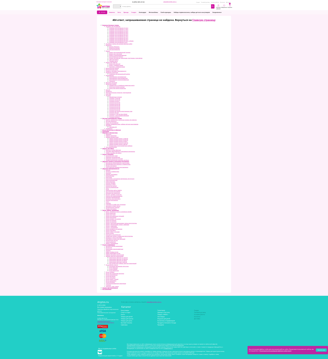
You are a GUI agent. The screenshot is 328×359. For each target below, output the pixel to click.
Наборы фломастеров (112, 137)
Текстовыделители (111, 147)
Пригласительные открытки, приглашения (118, 92)
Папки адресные (111, 213)
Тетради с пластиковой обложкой (119, 115)
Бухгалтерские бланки (112, 68)
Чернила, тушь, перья (112, 286)
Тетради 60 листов (114, 107)
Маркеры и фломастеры (110, 133)
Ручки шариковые (111, 280)
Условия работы (215, 2)
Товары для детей (126, 317)
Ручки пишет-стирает (112, 279)
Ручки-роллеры (110, 282)
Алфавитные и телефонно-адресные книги (121, 85)
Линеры (108, 250)
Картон (108, 90)
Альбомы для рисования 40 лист (118, 38)
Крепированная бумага (116, 57)
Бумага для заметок (111, 62)
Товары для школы (127, 319)
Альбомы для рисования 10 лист (118, 28)
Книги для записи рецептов (117, 88)
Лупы (107, 189)
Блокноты (108, 45)
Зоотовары (161, 317)
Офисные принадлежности (110, 168)
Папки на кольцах (111, 220)
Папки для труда (110, 214)
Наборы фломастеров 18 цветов (118, 140)
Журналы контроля (111, 82)
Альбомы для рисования (113, 26)
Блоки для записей (114, 64)
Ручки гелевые (110, 272)
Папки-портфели (111, 230)
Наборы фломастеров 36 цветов (118, 143)
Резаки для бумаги (111, 166)
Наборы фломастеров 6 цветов (118, 144)
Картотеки (109, 177)
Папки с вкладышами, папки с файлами (117, 224)
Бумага (108, 51)
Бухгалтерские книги (112, 69)
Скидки (198, 2)
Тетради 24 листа (114, 101)
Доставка (228, 2)
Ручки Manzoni (113, 268)
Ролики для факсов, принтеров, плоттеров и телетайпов (125, 58)
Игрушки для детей (163, 319)
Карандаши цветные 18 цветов (118, 259)
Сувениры (124, 325)
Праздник (160, 325)
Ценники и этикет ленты (113, 206)
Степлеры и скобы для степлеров (115, 204)
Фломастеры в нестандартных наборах (120, 146)
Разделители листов (112, 240)
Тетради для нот (114, 112)
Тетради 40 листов (114, 104)
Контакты (222, 2)
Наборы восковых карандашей (115, 255)
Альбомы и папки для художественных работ (119, 44)
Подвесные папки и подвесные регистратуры (119, 236)
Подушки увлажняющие (113, 197)
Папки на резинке (111, 222)
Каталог (103, 12)
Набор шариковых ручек (113, 253)
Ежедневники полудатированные (119, 79)
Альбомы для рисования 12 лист (118, 29)
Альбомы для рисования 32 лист (118, 36)
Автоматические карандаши (114, 246)
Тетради (108, 95)
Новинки (112, 12)
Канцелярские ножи (112, 156)
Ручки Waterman (114, 270)
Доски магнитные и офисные (111, 130)
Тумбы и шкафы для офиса (113, 153)
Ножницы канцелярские (113, 157)
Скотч (107, 202)
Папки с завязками (111, 226)
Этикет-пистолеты (111, 209)
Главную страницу (204, 20)
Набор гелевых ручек (112, 252)
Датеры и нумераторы (112, 171)
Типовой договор (205, 2)
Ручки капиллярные (112, 275)
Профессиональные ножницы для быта (117, 160)
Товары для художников (110, 288)
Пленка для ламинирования (114, 196)
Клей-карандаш (166, 12)
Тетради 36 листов (114, 102)
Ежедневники (217, 12)
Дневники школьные (112, 72)
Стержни (108, 285)
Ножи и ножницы (108, 154)
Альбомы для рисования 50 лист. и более (121, 41)
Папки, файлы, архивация (110, 210)
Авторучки (109, 247)
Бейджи (108, 170)
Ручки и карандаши (108, 245)
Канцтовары (125, 310)
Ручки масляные (110, 276)
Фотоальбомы (153, 12)
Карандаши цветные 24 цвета (118, 260)
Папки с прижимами (112, 227)
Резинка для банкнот (112, 200)
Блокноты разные (114, 48)
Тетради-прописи (114, 117)
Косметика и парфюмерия (166, 321)
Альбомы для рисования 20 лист (118, 32)
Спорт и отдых (125, 312)
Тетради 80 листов (114, 108)
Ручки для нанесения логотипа (115, 273)
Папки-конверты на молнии (114, 229)
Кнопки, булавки (110, 183)
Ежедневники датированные (117, 77)
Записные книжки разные (117, 87)
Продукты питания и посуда (166, 323)
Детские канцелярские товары (112, 118)
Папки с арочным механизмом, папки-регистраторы (121, 223)
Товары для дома (126, 321)
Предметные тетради (115, 97)
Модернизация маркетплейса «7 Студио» (110, 356)
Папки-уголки (110, 233)
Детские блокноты (114, 49)
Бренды (126, 12)
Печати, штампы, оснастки (113, 194)
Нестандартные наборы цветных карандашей (122, 263)
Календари (142, 12)
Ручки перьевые (110, 278)
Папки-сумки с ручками (113, 232)
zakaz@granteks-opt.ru (169, 2)
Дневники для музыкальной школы (119, 74)
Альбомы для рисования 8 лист (118, 42)
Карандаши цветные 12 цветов (118, 258)
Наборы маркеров (111, 135)
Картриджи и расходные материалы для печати (120, 179)
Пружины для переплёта (113, 199)
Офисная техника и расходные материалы (115, 161)
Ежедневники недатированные (118, 78)
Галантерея (161, 310)
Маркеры (108, 134)
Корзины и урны (111, 184)
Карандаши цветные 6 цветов (118, 262)
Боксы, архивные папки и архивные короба (119, 212)
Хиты (119, 12)
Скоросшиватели (111, 242)
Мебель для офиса (108, 148)
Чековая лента (113, 61)
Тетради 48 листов (114, 105)
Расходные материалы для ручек (119, 266)
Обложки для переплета (113, 193)
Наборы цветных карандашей (114, 256)
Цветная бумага (113, 59)
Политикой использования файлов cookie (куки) (275, 351)
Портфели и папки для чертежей (115, 239)
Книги (123, 314)
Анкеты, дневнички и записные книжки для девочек (121, 120)
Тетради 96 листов (114, 110)
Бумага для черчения (115, 54)
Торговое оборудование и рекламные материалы (120, 151)
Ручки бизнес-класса (112, 265)
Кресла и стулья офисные (113, 150)
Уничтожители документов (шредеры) (117, 167)
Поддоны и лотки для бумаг (114, 237)
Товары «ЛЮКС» (162, 314)
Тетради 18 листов (114, 100)
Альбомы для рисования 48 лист (118, 39)
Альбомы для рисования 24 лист (118, 34)
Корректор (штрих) (111, 186)
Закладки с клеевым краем (117, 67)
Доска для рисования (112, 123)
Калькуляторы (110, 176)
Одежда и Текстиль (163, 312)
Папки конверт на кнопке (113, 219)
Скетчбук (108, 94)
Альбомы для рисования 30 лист (118, 35)
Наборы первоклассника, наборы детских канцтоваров (192, 12)
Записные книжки (111, 84)
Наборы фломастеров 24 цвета (118, 141)
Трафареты (109, 128)
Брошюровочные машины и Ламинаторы (118, 164)
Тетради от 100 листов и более (118, 114)
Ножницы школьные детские (114, 158)
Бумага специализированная (117, 55)
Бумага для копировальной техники (119, 52)
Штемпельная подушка (112, 207)
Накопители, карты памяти (114, 190)
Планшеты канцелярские (113, 235)
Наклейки (108, 125)
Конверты (109, 91)
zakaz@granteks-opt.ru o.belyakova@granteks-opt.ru (105, 321)
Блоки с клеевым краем (116, 65)
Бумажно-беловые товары (110, 25)
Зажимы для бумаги (111, 174)
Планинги (112, 81)
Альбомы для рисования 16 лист (118, 31)
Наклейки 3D (113, 127)
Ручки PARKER (113, 269)
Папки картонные (111, 217)
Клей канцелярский (111, 180)
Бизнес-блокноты (114, 47)
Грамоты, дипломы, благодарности (116, 71)
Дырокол (108, 173)
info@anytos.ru (168, 348)
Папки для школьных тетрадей (115, 216)
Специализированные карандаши (116, 283)
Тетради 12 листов (114, 98)
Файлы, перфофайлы (112, 243)
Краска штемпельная (112, 187)
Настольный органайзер (113, 191)
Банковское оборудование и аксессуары (117, 163)
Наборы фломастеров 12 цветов (118, 138)
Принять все (321, 350)
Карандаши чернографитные (114, 249)
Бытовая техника (126, 323)
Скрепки (108, 203)
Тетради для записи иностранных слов (120, 111)
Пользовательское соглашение (106, 312)
